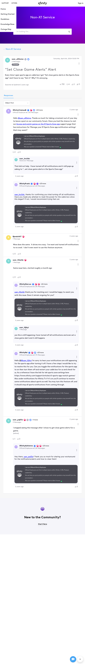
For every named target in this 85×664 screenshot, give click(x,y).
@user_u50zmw (24, 118)
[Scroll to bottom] (80, 659)
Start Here (42, 524)
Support (5, 3)
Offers (14, 3)
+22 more (44, 284)
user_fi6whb (19, 292)
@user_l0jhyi (26, 361)
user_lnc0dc (19, 195)
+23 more (42, 183)
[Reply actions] (77, 163)
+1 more (35, 420)
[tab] (8, 95)
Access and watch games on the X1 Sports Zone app (38, 124)
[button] (62, 84)
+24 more (39, 110)
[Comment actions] (78, 115)
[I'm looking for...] (69, 32)
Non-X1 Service (13, 49)
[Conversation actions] (79, 64)
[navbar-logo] (42, 3)
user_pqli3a (28, 457)
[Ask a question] (73, 659)
